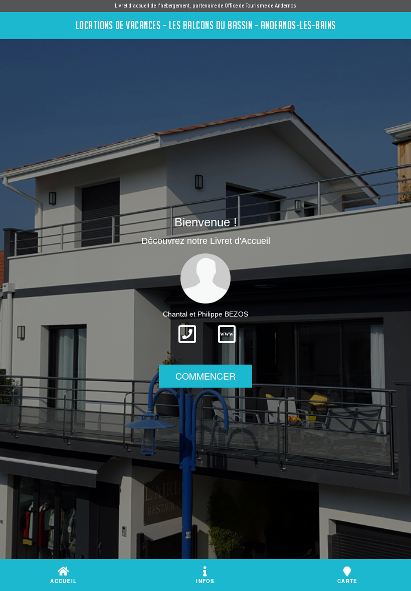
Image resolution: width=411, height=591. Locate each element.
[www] (227, 346)
